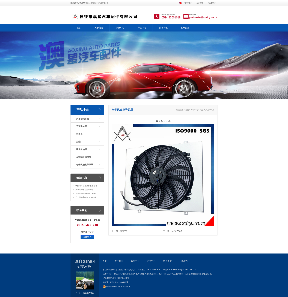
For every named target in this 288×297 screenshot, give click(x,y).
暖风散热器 (81, 149)
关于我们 (98, 27)
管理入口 (116, 278)
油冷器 (79, 134)
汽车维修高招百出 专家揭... (86, 197)
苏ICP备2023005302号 (119, 282)
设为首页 (200, 3)
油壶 (78, 141)
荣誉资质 (163, 27)
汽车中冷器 (81, 126)
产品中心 (142, 27)
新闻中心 (120, 27)
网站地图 (124, 278)
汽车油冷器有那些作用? (84, 190)
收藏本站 (212, 3)
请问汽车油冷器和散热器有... (86, 186)
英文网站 (188, 3)
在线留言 (185, 27)
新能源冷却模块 (83, 157)
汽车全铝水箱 (82, 118)
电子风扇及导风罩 (84, 164)
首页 (79, 27)
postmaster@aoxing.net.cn (203, 17)
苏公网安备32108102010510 (118, 286)
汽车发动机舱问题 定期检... (86, 193)
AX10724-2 (176, 231)
